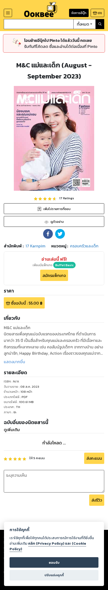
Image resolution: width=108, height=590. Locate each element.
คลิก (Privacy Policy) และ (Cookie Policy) (48, 546)
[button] (48, 234)
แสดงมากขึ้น (14, 362)
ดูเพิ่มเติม (12, 430)
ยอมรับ (54, 562)
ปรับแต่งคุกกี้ (54, 575)
